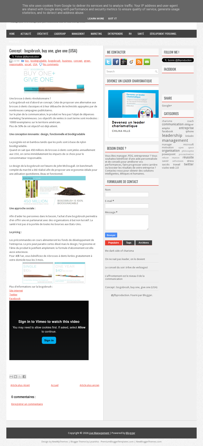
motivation (170, 147)
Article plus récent (20, 385)
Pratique (15, 41)
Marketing (96, 33)
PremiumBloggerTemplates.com (117, 441)
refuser (167, 157)
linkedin (189, 136)
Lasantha (94, 441)
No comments (50, 64)
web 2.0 (174, 167)
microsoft (188, 144)
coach (190, 121)
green (87, 60)
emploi (170, 128)
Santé (141, 33)
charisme (174, 121)
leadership (173, 135)
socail (28, 64)
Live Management (99, 433)
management (175, 140)
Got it (112, 18)
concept (78, 60)
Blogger (147, 295)
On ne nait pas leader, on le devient (125, 259)
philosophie (188, 151)
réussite (188, 157)
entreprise (186, 128)
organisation (172, 151)
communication (173, 124)
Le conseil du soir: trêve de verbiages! (126, 267)
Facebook (14, 298)
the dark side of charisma (119, 250)
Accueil (54, 385)
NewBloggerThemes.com (149, 441)
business (67, 60)
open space (186, 147)
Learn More (96, 18)
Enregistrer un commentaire (27, 404)
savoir (167, 161)
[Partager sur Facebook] (24, 377)
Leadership (60, 33)
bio (27, 60)
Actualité (26, 33)
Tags (128, 242)
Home (12, 33)
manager (172, 144)
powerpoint (170, 154)
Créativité (42, 33)
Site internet (16, 290)
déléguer (189, 124)
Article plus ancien (89, 385)
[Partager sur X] (20, 377)
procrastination (186, 154)
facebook (174, 131)
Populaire (113, 242)
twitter (189, 164)
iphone (190, 131)
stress (190, 160)
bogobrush (54, 60)
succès (167, 164)
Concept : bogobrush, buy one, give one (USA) (43, 51)
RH (130, 33)
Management (78, 33)
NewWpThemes (60, 441)
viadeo (166, 167)
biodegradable (39, 60)
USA (35, 64)
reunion (177, 157)
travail (178, 164)
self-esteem (179, 161)
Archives (144, 242)
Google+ (167, 105)
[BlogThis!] (15, 377)
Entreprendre (115, 33)
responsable (16, 64)
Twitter (13, 294)
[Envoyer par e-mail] (11, 377)
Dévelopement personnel (163, 33)
